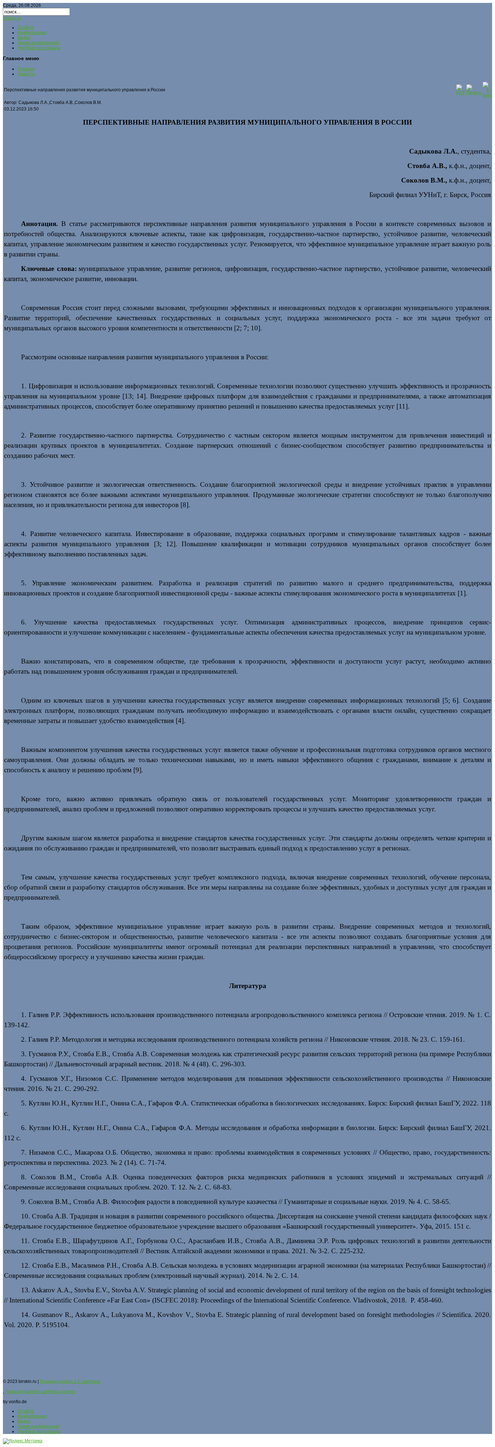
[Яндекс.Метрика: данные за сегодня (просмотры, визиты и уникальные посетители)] (22, 1441)
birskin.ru (12, 18)
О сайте (25, 27)
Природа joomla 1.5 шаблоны (70, 1381)
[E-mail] (487, 95)
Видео (23, 37)
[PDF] (460, 92)
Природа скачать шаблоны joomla (40, 1391)
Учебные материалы (39, 47)
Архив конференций (38, 42)
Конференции (31, 32)
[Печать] (473, 92)
